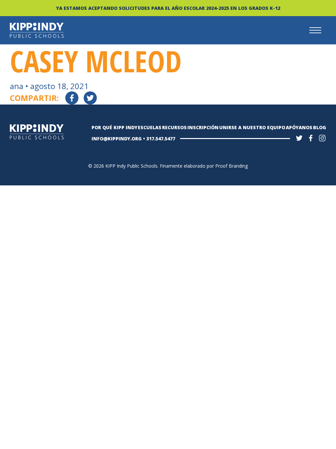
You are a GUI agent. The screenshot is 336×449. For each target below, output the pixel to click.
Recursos (174, 127)
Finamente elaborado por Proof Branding (204, 166)
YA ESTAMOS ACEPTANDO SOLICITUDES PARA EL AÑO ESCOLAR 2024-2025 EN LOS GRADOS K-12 (168, 8)
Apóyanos (299, 127)
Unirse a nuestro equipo (252, 127)
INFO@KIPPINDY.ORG (117, 138)
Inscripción (203, 127)
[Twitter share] (90, 98)
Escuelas (149, 127)
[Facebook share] (71, 98)
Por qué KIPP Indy (114, 127)
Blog (319, 127)
